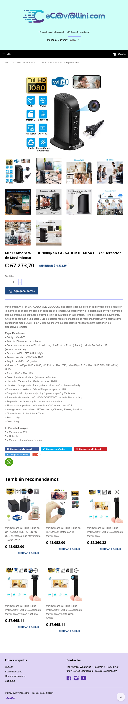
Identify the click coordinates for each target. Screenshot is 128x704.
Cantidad (9, 276)
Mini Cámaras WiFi (26, 62)
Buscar (9, 666)
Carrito (122, 54)
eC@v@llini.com (21, 692)
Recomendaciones (15, 676)
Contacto (10, 680)
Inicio (7, 62)
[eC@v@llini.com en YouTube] (83, 679)
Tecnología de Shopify (43, 692)
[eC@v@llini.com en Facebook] (69, 679)
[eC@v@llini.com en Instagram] (76, 679)
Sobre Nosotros (13, 671)
